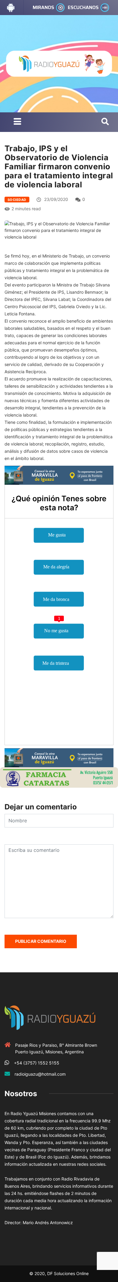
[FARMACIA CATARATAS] (59, 777)
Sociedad (17, 200)
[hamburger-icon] (17, 122)
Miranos (43, 7)
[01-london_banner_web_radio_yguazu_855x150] (59, 474)
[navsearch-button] (105, 122)
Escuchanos (83, 7)
